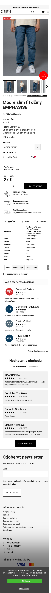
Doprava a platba (10, 518)
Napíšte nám (8, 530)
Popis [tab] (7, 268)
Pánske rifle (30, 227)
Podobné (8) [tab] (32, 268)
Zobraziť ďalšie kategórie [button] (33, 235)
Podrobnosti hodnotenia (37, 96)
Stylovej (10, 549)
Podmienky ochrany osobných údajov (18, 527)
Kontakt (6, 515)
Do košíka (37, 186)
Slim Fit (28, 257)
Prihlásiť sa (12, 493)
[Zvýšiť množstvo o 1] (20, 186)
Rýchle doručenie (20, 210)
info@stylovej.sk (13, 543)
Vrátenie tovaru (19, 192)
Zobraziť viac (25, 443)
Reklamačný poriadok (11, 524)
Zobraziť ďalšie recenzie (37, 351)
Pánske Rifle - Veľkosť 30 (33, 228)
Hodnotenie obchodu (25, 361)
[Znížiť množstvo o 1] (7, 186)
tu (36, 575)
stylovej (10, 552)
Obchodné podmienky (11, 521)
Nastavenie (24, 588)
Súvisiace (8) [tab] (18, 268)
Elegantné (29, 260)
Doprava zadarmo (20, 201)
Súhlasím (26, 581)
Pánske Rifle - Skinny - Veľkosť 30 (33, 232)
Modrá (28, 242)
